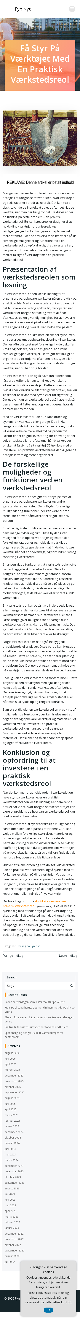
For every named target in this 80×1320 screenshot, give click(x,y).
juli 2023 (10, 1194)
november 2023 (14, 1171)
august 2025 (12, 1098)
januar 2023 (12, 1228)
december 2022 (14, 1233)
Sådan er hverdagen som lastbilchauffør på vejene (35, 1002)
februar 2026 (12, 1069)
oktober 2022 (13, 1245)
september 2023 (14, 1182)
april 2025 (10, 1109)
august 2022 (12, 1256)
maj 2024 (10, 1154)
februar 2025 (12, 1120)
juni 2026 (10, 1058)
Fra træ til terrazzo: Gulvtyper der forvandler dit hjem (36, 1027)
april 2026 (10, 1064)
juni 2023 (10, 1199)
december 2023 (14, 1166)
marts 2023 (11, 1216)
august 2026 (12, 1053)
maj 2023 (10, 1205)
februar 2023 (12, 1222)
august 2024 (12, 1143)
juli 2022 (10, 1262)
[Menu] (72, 9)
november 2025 (14, 1081)
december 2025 (14, 1075)
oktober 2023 (13, 1177)
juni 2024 (10, 1149)
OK (48, 1310)
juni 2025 (10, 1103)
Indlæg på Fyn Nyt (29, 946)
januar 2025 (12, 1126)
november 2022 (14, 1239)
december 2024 (14, 1132)
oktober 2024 (13, 1137)
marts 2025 (11, 1115)
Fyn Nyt (23, 9)
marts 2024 (11, 1160)
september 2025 (14, 1092)
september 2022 (14, 1250)
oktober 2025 (13, 1087)
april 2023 (10, 1211)
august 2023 (12, 1188)
